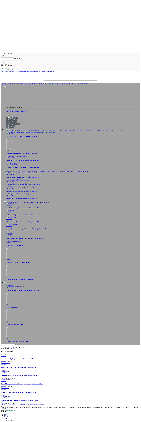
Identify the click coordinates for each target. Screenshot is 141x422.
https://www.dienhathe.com (20, 111)
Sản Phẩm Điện (53, 171)
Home (5, 86)
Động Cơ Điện (46, 130)
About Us (5, 283)
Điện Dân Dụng (21, 171)
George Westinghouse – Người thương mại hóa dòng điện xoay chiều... (22, 384)
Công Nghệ (10, 202)
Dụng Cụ (35, 171)
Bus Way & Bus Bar (23, 130)
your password (17, 59)
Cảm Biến (10, 233)
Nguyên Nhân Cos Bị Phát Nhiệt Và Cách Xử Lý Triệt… (23, 167)
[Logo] (22, 83)
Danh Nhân (16, 202)
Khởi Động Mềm (54, 130)
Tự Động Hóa (123, 130)
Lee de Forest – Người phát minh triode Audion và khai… (23, 208)
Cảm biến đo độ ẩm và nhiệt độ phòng (18, 262)
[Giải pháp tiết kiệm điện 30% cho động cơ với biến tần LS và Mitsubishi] (13, 149)
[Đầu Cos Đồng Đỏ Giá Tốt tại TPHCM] (14, 337)
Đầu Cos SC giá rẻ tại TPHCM (15, 324)
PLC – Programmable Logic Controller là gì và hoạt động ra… (25, 238)
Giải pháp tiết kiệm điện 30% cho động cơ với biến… (22, 153)
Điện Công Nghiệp (7, 129)
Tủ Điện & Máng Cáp (115, 130)
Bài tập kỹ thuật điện (13, 171)
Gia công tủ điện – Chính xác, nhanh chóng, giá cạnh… (23, 290)
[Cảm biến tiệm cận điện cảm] (13, 241)
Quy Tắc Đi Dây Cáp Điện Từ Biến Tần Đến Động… (22, 136)
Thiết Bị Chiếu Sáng (61, 171)
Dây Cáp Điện (31, 130)
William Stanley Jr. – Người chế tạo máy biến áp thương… (24, 215)
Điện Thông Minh (29, 171)
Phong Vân (3, 361)
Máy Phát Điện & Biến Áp (64, 130)
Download (6, 415)
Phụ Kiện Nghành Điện (75, 130)
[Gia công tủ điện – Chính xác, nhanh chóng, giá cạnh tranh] (15, 286)
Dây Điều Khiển (39, 130)
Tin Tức (5, 282)
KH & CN (5, 201)
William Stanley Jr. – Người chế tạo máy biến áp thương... (18, 367)
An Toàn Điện (11, 130)
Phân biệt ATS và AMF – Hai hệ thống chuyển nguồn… (23, 160)
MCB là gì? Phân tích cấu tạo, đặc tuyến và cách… (21, 198)
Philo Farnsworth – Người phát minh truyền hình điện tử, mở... (20, 375)
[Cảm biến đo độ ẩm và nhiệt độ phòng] (14, 258)
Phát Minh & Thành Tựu (43, 202)
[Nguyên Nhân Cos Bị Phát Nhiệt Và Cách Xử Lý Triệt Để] (12, 163)
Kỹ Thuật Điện (6, 170)
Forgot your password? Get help (8, 62)
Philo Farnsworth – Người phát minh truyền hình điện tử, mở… (25, 222)
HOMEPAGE (12, 348)
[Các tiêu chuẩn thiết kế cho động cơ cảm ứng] (14, 275)
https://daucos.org (24, 115)
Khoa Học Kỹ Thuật (23, 202)
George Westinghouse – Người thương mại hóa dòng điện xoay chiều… (27, 229)
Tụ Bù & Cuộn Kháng (104, 130)
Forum (5, 418)
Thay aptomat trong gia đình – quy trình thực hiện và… (23, 177)
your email (16, 66)
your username (17, 58)
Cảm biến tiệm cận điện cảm (15, 245)
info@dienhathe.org (10, 410)
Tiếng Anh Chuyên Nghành (81, 171)
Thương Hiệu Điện (70, 171)
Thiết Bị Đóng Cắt (94, 130)
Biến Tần (17, 130)
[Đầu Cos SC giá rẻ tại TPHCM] (14, 320)
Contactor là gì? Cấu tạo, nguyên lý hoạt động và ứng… (23, 184)
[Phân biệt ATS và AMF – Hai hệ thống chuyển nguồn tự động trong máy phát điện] (16, 156)
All (7, 130)
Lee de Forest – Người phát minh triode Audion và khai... (18, 359)
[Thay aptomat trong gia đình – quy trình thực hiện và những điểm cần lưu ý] (24, 172)
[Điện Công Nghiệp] (14, 303)
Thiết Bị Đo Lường (85, 130)
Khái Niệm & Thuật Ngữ (44, 171)
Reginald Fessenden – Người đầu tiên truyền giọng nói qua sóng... (20, 400)
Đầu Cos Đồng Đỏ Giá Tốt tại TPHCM (18, 341)
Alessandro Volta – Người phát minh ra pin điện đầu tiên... (18, 392)
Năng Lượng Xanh (32, 202)
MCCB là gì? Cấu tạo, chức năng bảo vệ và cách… (21, 191)
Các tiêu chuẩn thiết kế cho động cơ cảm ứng (20, 279)
